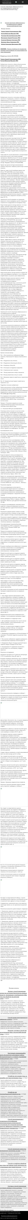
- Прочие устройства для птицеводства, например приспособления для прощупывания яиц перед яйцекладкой (14, 50)
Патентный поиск (6, 2)
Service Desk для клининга (7, 1210)
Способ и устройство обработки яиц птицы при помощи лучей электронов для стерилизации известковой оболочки (13, 1165)
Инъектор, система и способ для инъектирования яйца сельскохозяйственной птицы (13, 1032)
